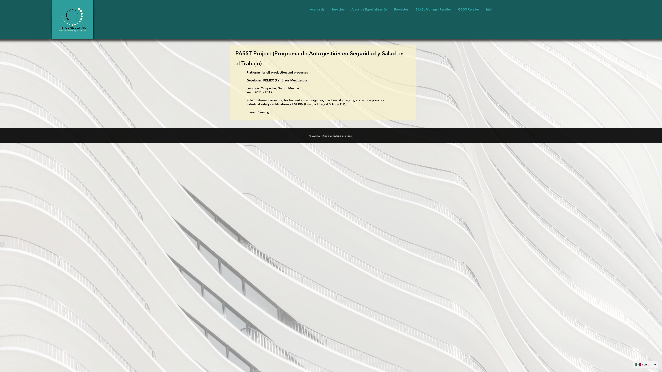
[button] (369, 9)
